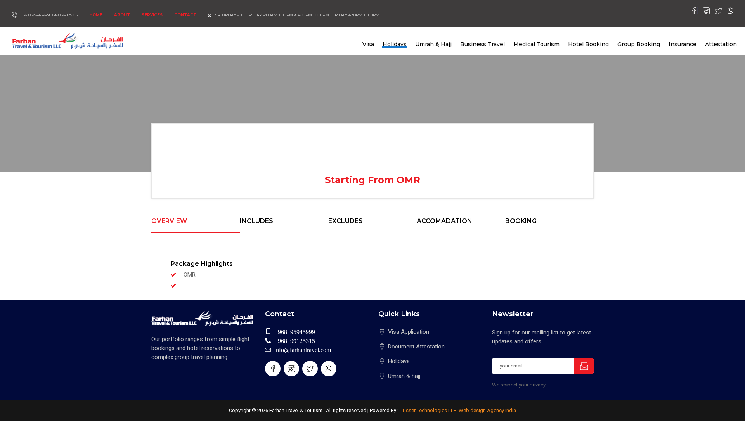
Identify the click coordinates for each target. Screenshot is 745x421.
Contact (185, 14)
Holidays (395, 44)
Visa (368, 44)
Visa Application (408, 331)
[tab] (195, 225)
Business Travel (482, 44)
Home (95, 14)
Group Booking (638, 44)
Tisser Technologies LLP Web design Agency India (458, 410)
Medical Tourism (536, 44)
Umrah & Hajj (433, 44)
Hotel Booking (588, 44)
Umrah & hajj (404, 375)
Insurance (682, 44)
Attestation (721, 44)
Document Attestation (416, 346)
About (122, 14)
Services (152, 14)
